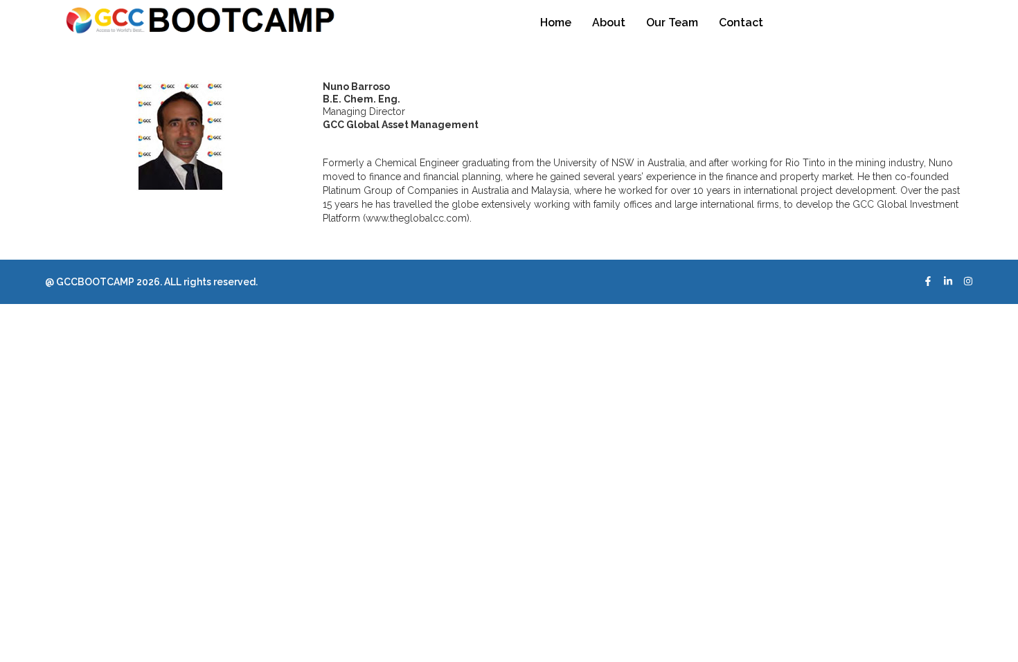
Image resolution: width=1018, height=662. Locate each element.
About (608, 22)
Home (555, 22)
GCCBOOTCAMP (94, 281)
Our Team (672, 22)
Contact (741, 22)
